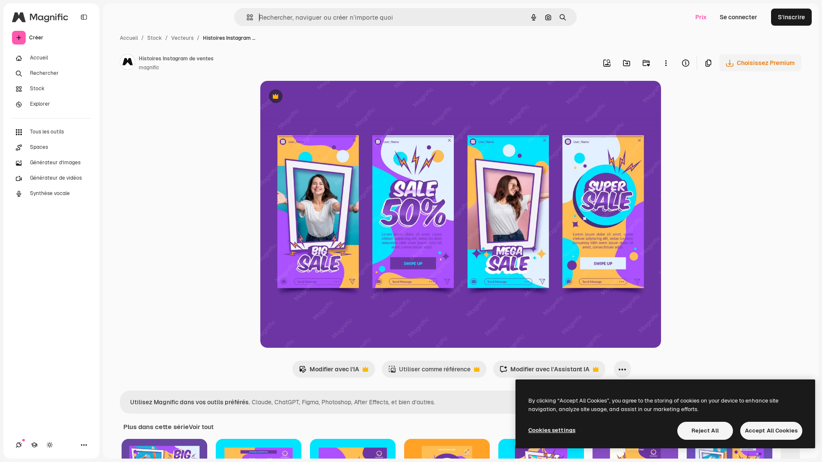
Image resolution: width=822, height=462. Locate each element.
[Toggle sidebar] (84, 17)
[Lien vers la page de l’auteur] (127, 63)
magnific (149, 67)
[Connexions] (19, 445)
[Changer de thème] (50, 445)
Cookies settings (551, 430)
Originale (317, 97)
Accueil (129, 38)
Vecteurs (182, 38)
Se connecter (738, 17)
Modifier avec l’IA (329, 371)
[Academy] (34, 445)
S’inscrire (791, 17)
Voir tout (201, 427)
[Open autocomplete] (246, 17)
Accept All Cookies (771, 430)
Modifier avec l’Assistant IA (545, 371)
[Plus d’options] (665, 62)
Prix (701, 17)
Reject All (705, 430)
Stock (154, 38)
